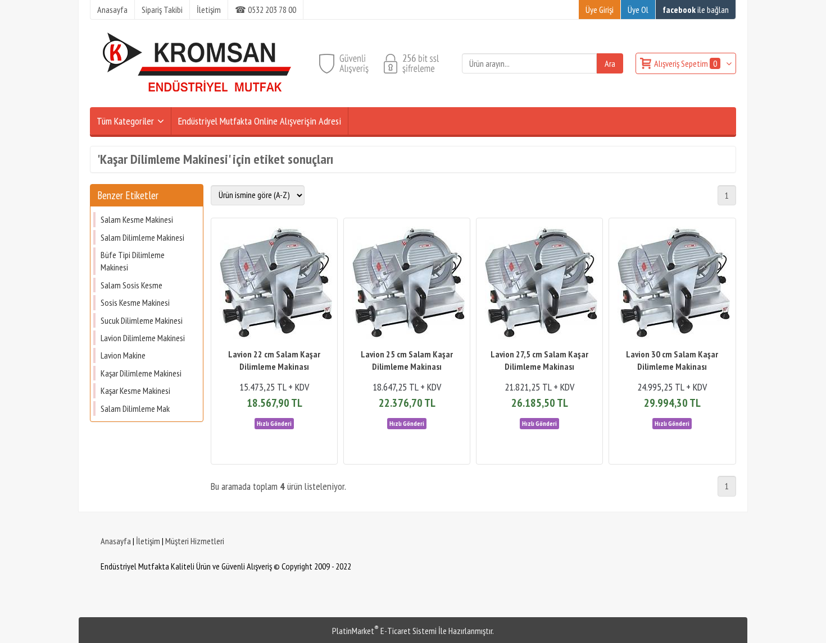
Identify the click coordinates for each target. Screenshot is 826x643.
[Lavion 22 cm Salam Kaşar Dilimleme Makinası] (274, 284)
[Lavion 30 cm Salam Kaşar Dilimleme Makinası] (672, 284)
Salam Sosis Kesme (131, 285)
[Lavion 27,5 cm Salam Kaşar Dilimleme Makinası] (539, 284)
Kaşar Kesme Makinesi (135, 390)
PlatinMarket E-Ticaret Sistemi (384, 630)
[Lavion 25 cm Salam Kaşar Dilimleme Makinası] (406, 284)
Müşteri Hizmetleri (194, 540)
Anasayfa (116, 540)
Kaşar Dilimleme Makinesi (141, 373)
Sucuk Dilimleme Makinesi (142, 320)
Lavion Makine (123, 355)
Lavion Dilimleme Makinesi (143, 337)
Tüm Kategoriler (125, 120)
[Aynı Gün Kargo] (274, 422)
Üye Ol (638, 9)
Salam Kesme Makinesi (137, 219)
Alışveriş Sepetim (685, 63)
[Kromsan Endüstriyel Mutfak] (197, 100)
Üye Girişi (600, 9)
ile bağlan (695, 9)
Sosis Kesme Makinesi (135, 302)
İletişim (148, 540)
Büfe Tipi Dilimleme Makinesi (133, 261)
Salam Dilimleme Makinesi (142, 237)
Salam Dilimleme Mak (135, 408)
